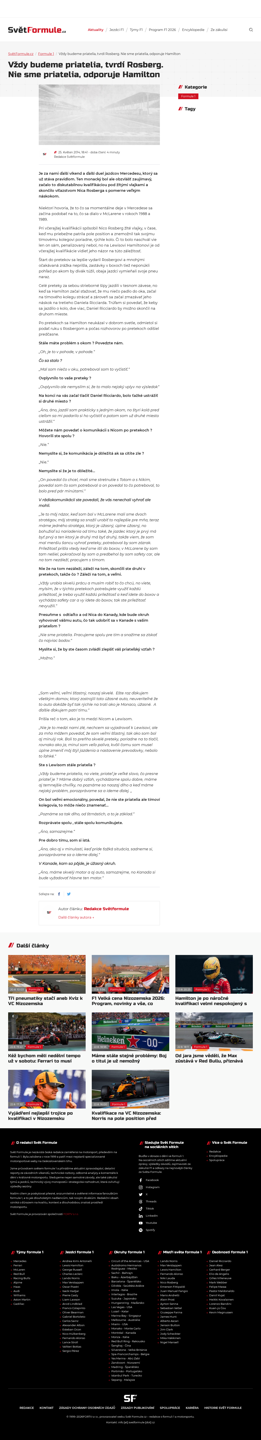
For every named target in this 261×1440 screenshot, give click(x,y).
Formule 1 (46, 54)
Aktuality (95, 30)
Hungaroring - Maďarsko (127, 1302)
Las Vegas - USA (121, 1307)
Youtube (151, 1222)
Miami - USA (119, 1324)
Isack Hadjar (70, 1291)
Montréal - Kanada (123, 1332)
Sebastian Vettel (171, 1308)
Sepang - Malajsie (123, 1379)
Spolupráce (217, 1160)
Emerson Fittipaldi (172, 1286)
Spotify (150, 1229)
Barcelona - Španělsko (126, 1281)
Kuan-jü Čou (217, 1308)
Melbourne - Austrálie (125, 1319)
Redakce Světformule (69, 157)
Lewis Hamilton (72, 1265)
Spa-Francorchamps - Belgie (130, 1354)
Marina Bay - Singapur (126, 1315)
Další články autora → (76, 917)
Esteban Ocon (71, 1329)
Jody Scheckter (170, 1333)
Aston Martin (21, 1299)
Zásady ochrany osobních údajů (87, 1408)
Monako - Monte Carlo (125, 1328)
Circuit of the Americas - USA (130, 1261)
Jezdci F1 (116, 30)
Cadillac (18, 1303)
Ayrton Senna (169, 1303)
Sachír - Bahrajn (122, 1272)
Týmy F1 (136, 30)
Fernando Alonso (73, 1338)
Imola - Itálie (119, 1290)
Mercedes (19, 1261)
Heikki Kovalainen (221, 1299)
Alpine (17, 1282)
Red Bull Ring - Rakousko (128, 1341)
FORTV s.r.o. (71, 1214)
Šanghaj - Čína (121, 1345)
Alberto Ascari (169, 1321)
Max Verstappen (73, 1282)
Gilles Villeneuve (220, 1278)
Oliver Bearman (73, 1312)
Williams (19, 1295)
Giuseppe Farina (171, 1312)
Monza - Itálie (120, 1337)
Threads (151, 1201)
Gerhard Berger (219, 1269)
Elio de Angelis (219, 1273)
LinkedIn (152, 1215)
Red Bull (19, 1273)
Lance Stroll (70, 1342)
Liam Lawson (71, 1299)
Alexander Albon (73, 1325)
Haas (16, 1286)
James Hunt (168, 1316)
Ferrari (17, 1265)
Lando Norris (71, 1278)
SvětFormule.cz (20, 54)
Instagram (153, 1187)
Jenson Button (170, 1325)
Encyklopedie (193, 30)
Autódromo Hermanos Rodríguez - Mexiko (126, 1267)
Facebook (152, 1180)
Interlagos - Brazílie (124, 1294)
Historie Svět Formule (223, 1408)
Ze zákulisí (219, 30)
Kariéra (192, 1408)
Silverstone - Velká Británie (129, 1349)
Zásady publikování (137, 1408)
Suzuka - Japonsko (123, 1298)
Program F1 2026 (162, 30)
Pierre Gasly (70, 1295)
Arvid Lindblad (72, 1303)
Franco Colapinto (73, 1308)
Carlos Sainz (70, 1321)
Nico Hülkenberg (73, 1333)
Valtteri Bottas (71, 1346)
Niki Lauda (167, 1278)
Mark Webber (218, 1282)
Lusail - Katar (120, 1311)
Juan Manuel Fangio (174, 1291)
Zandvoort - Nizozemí (125, 1362)
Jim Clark (166, 1329)
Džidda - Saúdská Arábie (127, 1285)
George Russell (72, 1269)
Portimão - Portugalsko (126, 1371)
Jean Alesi (216, 1265)
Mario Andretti (169, 1295)
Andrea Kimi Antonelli (77, 1261)
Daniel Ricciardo (220, 1261)
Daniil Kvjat (217, 1295)
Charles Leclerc (72, 1273)
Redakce (215, 1151)
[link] (251, 30)
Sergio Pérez (70, 1350)
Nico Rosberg (169, 1282)
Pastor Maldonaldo (221, 1291)
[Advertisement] (130, 8)
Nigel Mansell (169, 1342)
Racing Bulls (21, 1278)
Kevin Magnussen (221, 1312)
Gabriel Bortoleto (73, 1316)
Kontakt (46, 1408)
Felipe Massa (217, 1286)
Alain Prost (167, 1299)
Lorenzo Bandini (220, 1303)
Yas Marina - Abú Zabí (125, 1358)
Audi (16, 1291)
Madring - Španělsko (125, 1367)
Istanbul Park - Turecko (126, 1375)
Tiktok (150, 1208)
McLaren (19, 1269)
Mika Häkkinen (170, 1338)
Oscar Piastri (70, 1286)
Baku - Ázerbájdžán (124, 1277)
